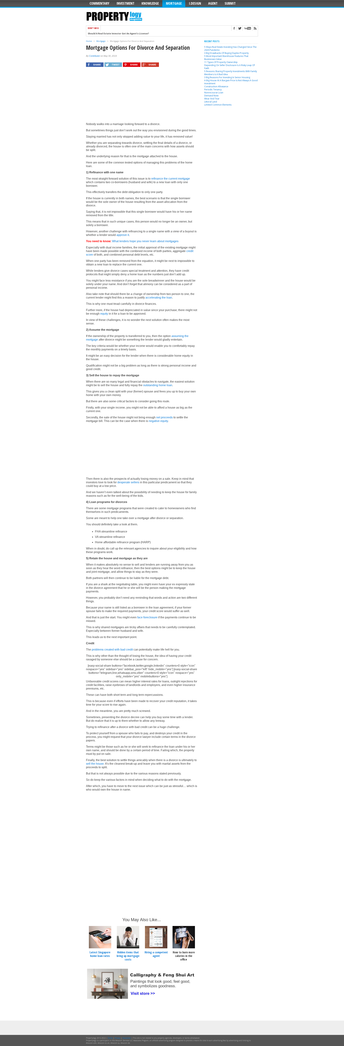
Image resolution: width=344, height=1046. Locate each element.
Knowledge (150, 3)
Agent (213, 3)
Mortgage (174, 3)
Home (89, 41)
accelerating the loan (158, 297)
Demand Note (211, 95)
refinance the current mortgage (170, 178)
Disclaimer (126, 1038)
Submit (230, 3)
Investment (125, 3)
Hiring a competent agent (156, 954)
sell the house (95, 763)
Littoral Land (210, 101)
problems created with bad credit (112, 649)
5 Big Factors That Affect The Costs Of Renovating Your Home (123, 34)
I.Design (195, 3)
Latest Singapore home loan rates (100, 954)
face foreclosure (147, 617)
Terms (110, 1038)
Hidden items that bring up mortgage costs (128, 955)
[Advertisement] (141, 96)
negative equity (158, 420)
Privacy (117, 1038)
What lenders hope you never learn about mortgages (145, 241)
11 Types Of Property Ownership (221, 62)
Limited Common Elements (217, 104)
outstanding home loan (157, 385)
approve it (122, 234)
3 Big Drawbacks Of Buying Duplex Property (226, 53)
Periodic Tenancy (213, 89)
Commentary (99, 3)
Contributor (94, 56)
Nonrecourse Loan (213, 92)
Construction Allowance (216, 86)
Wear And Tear (211, 98)
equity (104, 313)
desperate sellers (128, 482)
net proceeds (164, 417)
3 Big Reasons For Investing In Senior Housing (227, 77)
